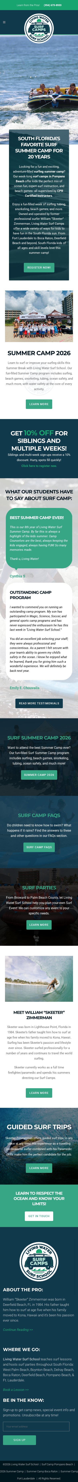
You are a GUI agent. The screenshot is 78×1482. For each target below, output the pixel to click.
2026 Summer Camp (12, 1471)
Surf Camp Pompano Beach (57, 1464)
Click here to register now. (39, 466)
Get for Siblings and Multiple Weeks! (39, 441)
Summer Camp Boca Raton (42, 1471)
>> (18, 1330)
